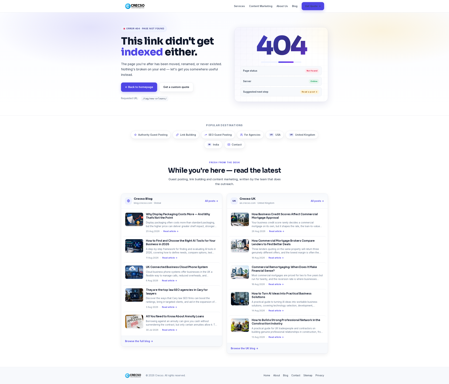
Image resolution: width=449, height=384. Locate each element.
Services (239, 6)
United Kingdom (302, 134)
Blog (294, 6)
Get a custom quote (176, 87)
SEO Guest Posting (220, 134)
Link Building (188, 134)
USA (275, 134)
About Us (282, 6)
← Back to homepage (139, 87)
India (213, 144)
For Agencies (252, 134)
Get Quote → (313, 6)
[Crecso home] (135, 6)
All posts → (211, 201)
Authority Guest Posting (152, 134)
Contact (237, 144)
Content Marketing (260, 6)
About (276, 375)
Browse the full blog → (139, 341)
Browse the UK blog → (244, 348)
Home (267, 375)
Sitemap (307, 375)
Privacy (320, 375)
